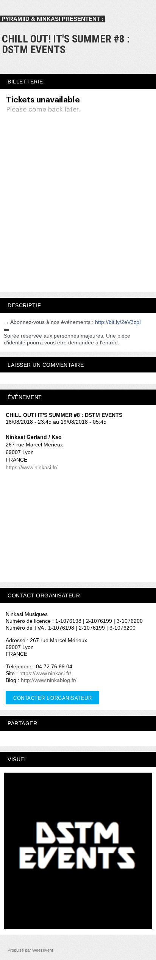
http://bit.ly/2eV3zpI (118, 322)
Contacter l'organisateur (52, 698)
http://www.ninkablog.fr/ (48, 680)
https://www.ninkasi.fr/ (32, 467)
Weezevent (42, 950)
